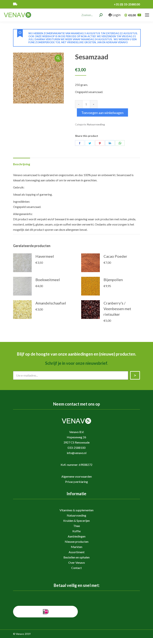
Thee (76, 526)
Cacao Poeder (115, 256)
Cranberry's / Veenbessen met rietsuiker (117, 308)
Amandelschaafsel (50, 303)
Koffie (76, 531)
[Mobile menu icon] (147, 15)
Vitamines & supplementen (76, 510)
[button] (58, 58)
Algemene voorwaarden (76, 476)
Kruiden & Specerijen (76, 520)
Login (117, 15)
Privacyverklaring (76, 481)
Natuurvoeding (96, 124)
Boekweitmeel (47, 279)
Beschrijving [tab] (21, 164)
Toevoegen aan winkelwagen (102, 113)
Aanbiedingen (76, 536)
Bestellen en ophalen (76, 557)
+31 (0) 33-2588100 (127, 4)
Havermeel (44, 256)
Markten (76, 547)
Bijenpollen (113, 279)
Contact (76, 568)
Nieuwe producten (76, 541)
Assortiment (77, 552)
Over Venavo (76, 562)
